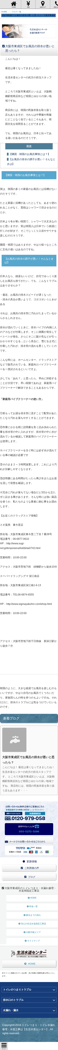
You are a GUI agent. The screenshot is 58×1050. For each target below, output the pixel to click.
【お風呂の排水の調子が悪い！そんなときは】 (31, 161)
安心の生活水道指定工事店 (33, 923)
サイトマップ (33, 941)
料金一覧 (33, 906)
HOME (33, 898)
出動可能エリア (33, 932)
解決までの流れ (33, 915)
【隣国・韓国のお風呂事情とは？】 (29, 154)
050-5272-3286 (29, 831)
